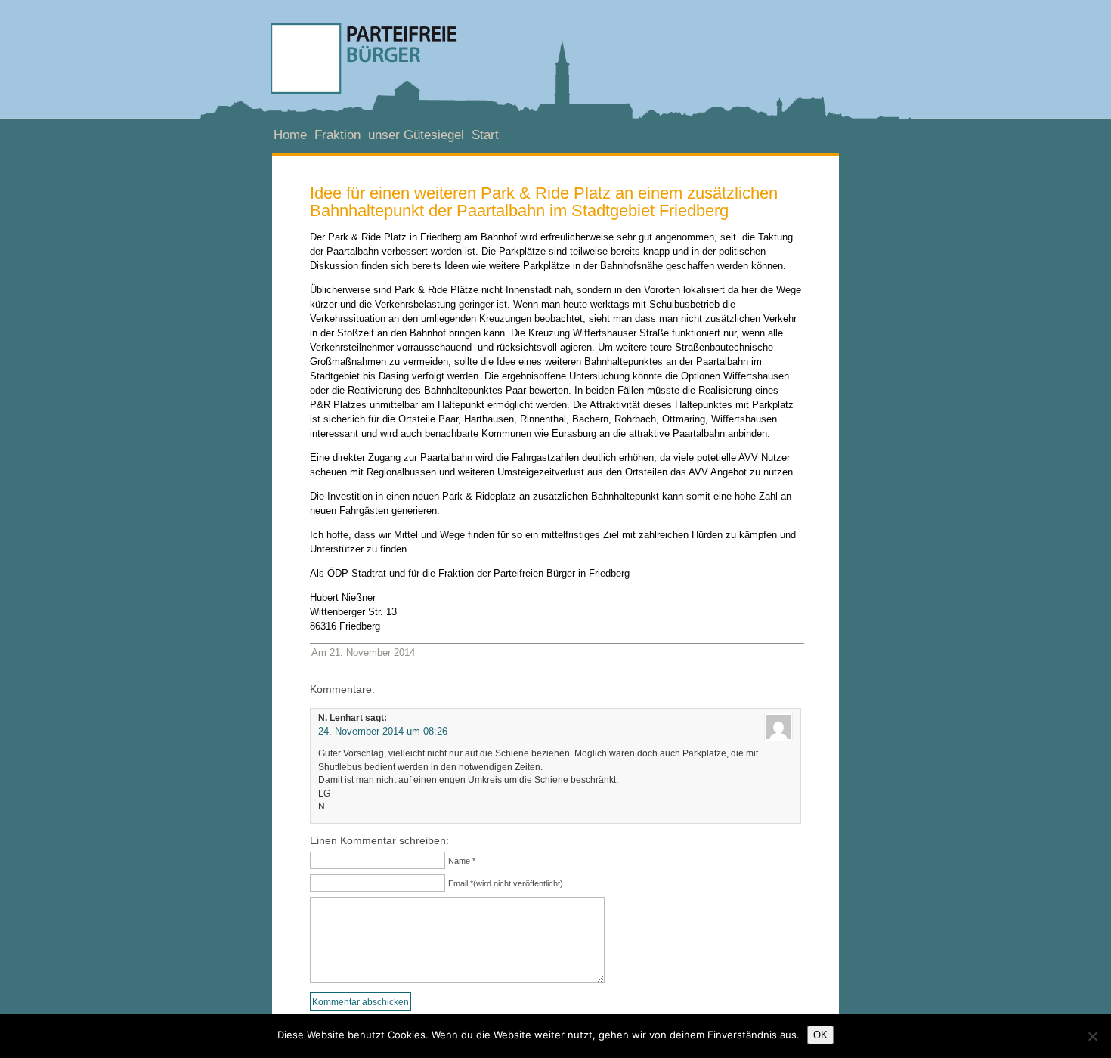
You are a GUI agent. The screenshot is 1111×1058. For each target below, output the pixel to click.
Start (485, 135)
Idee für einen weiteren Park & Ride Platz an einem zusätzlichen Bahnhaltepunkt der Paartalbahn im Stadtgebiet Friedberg (544, 202)
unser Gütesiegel (416, 135)
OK (820, 1035)
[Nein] (1092, 1036)
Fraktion (337, 135)
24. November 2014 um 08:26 (382, 731)
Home (290, 135)
